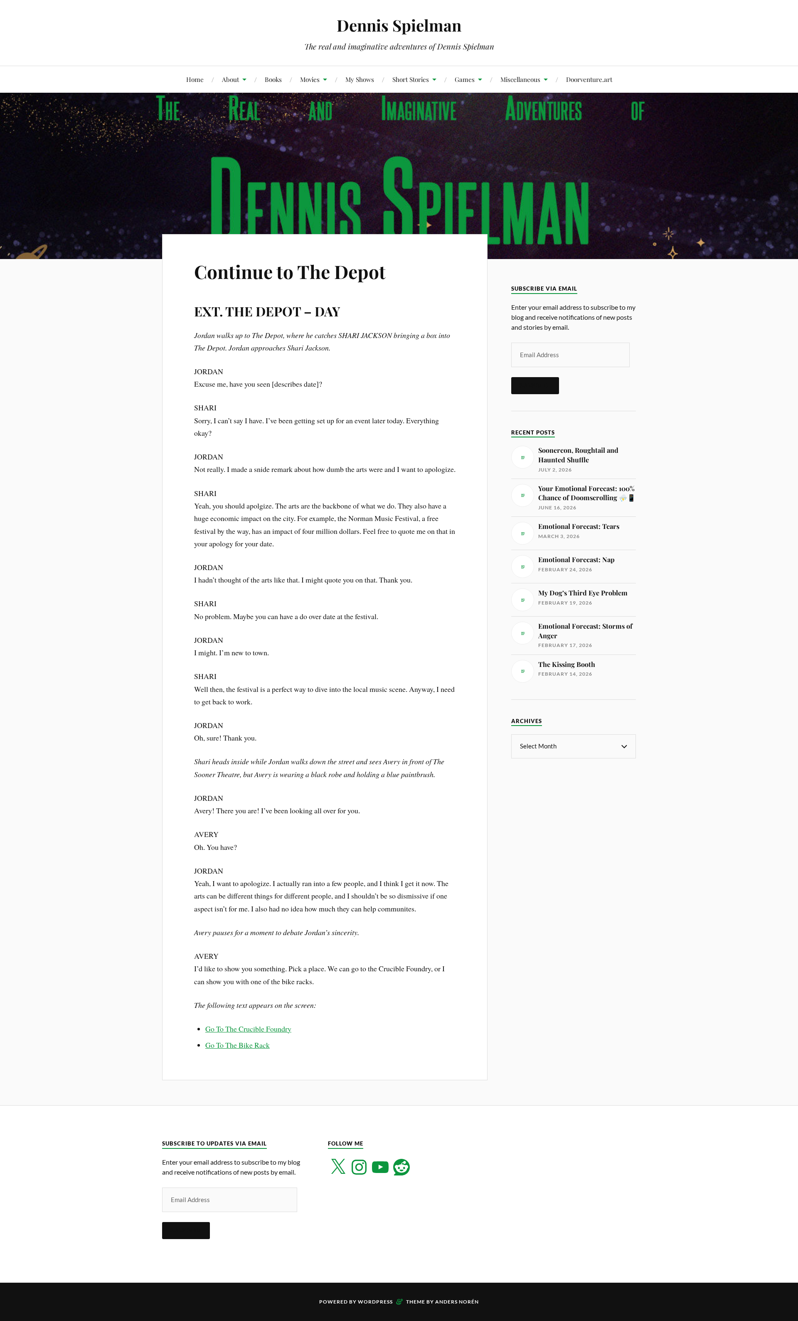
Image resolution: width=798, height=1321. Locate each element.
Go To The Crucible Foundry (248, 1029)
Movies (310, 79)
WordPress (375, 1302)
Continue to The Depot (290, 271)
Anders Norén (457, 1302)
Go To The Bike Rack (237, 1045)
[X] (338, 1167)
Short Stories (410, 79)
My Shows (359, 79)
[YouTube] (380, 1167)
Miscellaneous (520, 79)
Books (273, 79)
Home (195, 79)
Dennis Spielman (399, 25)
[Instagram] (359, 1167)
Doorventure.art (589, 79)
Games (465, 79)
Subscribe (535, 385)
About (230, 79)
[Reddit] (401, 1167)
